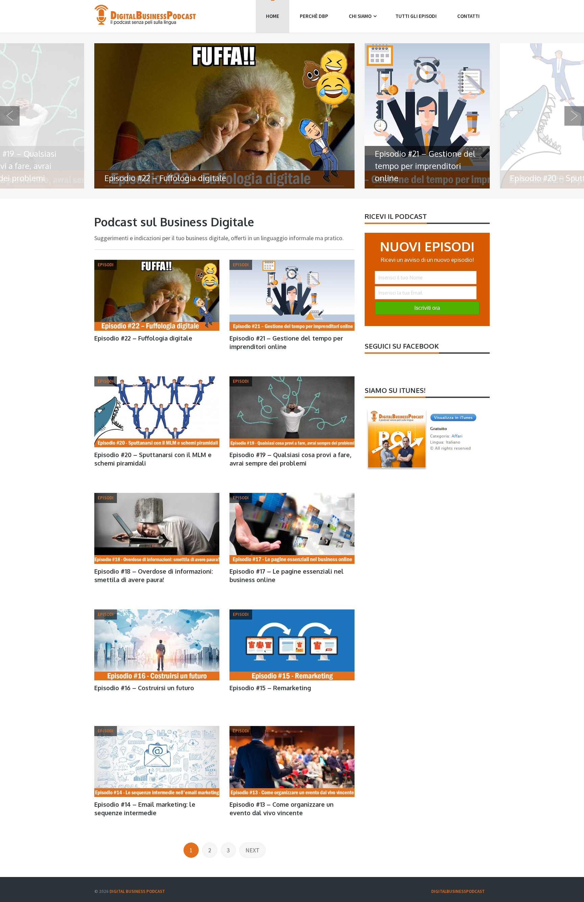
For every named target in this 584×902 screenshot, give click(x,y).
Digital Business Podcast (137, 891)
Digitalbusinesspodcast (458, 891)
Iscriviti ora (427, 308)
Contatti (468, 16)
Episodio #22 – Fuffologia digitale (143, 338)
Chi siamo (360, 16)
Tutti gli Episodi (416, 16)
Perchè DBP (314, 16)
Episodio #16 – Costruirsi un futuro (144, 688)
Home (272, 16)
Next (252, 850)
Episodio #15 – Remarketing (270, 688)
